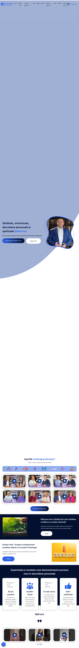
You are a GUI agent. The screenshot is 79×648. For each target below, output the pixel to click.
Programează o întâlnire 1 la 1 (13, 240)
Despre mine (20, 4)
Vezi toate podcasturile (39, 508)
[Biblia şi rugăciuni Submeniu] (52, 4)
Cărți (34, 3)
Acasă (15, 3)
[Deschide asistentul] (3, 644)
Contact (59, 3)
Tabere (42, 3)
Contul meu (74, 4)
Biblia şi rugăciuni (48, 4)
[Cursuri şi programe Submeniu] (31, 4)
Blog (55, 3)
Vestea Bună (65, 4)
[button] (14, 481)
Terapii (38, 3)
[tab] (37, 644)
